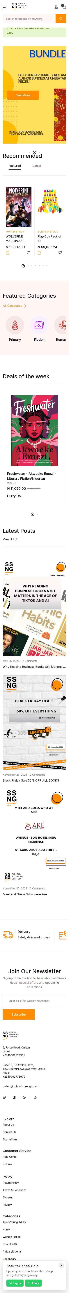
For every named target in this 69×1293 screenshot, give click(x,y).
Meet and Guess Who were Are (25, 894)
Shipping (8, 1197)
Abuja (35, 1283)
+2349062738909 (14, 1076)
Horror (7, 1229)
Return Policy (11, 1182)
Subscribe (19, 1014)
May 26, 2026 (11, 660)
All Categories (12, 305)
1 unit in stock (15, 231)
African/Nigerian (12, 1251)
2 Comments (29, 660)
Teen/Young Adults (14, 1222)
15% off (11, 483)
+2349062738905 (14, 1055)
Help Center (10, 1156)
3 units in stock (48, 231)
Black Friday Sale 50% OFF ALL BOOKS (31, 780)
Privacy (7, 1204)
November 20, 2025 (15, 888)
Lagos (17, 1283)
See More (23, 95)
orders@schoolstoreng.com (20, 1086)
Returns (7, 1164)
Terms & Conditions (14, 1190)
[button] (4, 7)
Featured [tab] (15, 166)
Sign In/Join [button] (10, 1139)
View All (9, 539)
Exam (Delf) (10, 1244)
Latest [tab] (37, 166)
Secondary (9, 1258)
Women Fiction (12, 1236)
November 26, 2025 (15, 774)
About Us (8, 1124)
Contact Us (9, 1132)
